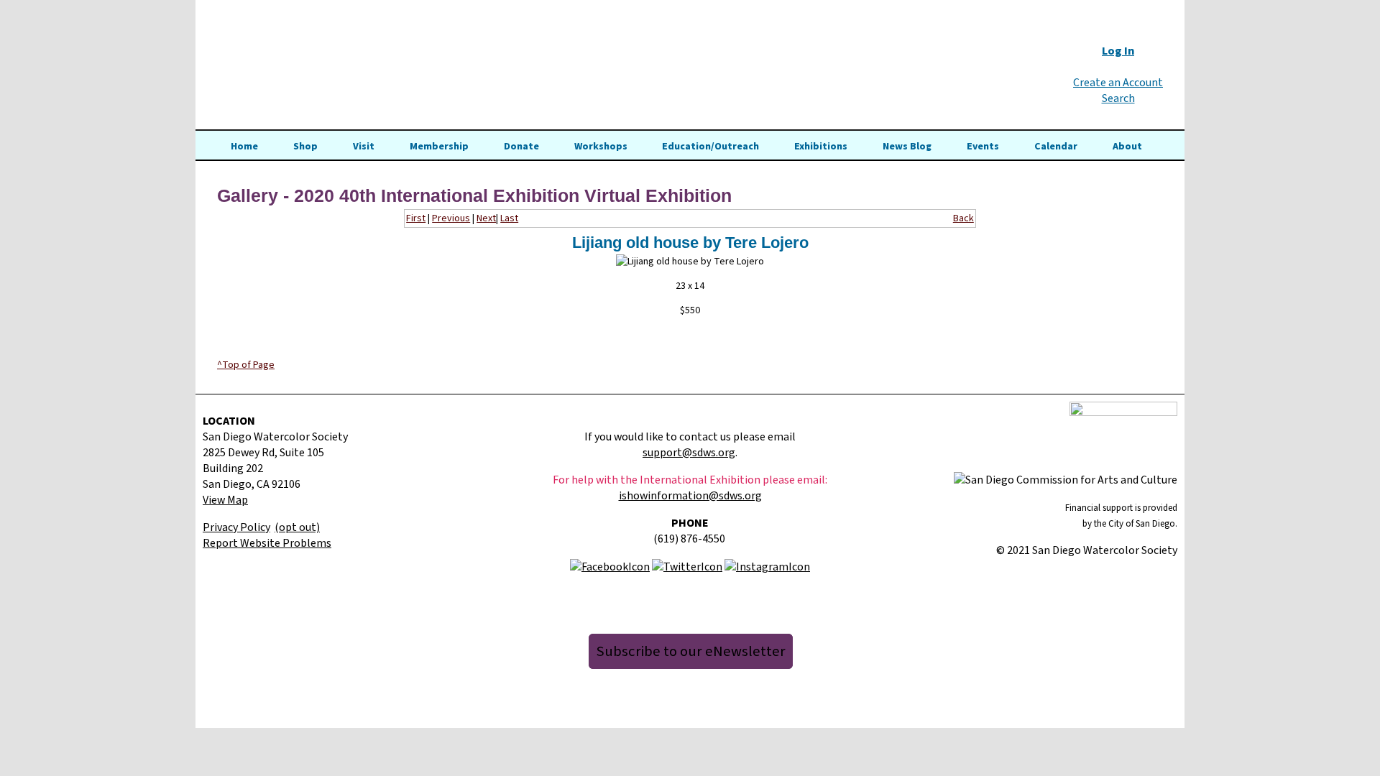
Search (1118, 98)
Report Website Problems (267, 543)
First (416, 218)
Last (509, 218)
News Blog (907, 146)
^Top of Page (246, 365)
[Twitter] (687, 566)
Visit (363, 146)
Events (983, 146)
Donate (521, 146)
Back (963, 218)
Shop (305, 146)
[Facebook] (610, 566)
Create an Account (1118, 83)
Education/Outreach (710, 146)
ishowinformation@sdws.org (690, 496)
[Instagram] (767, 566)
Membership (439, 146)
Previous (451, 218)
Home (244, 146)
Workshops (600, 146)
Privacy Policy (236, 527)
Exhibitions (820, 146)
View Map (225, 500)
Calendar (1055, 146)
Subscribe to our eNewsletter (691, 651)
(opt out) (297, 527)
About (1127, 146)
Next (486, 218)
